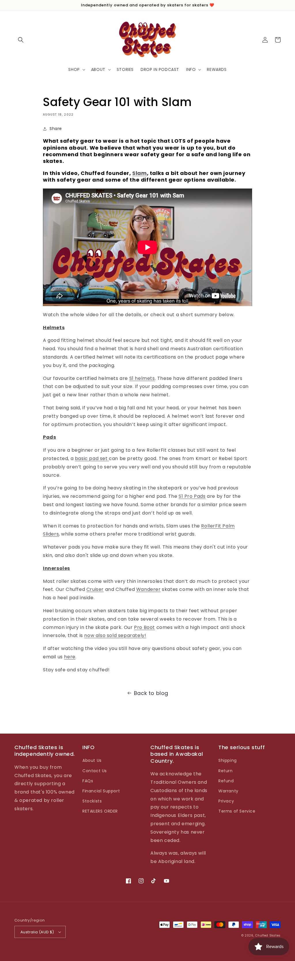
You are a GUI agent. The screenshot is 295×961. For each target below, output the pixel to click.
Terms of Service (237, 811)
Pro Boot (144, 627)
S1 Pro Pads (192, 496)
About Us (92, 760)
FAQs (87, 781)
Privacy (226, 801)
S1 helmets (142, 378)
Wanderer (148, 589)
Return (225, 771)
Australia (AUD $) (37, 932)
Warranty (228, 791)
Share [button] (56, 128)
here (69, 656)
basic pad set (91, 458)
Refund (226, 781)
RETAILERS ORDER (100, 811)
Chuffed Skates (268, 935)
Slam (139, 173)
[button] (20, 39)
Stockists (92, 801)
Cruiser (95, 589)
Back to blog (151, 693)
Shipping (227, 760)
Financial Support (101, 791)
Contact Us (94, 771)
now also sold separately (114, 635)
